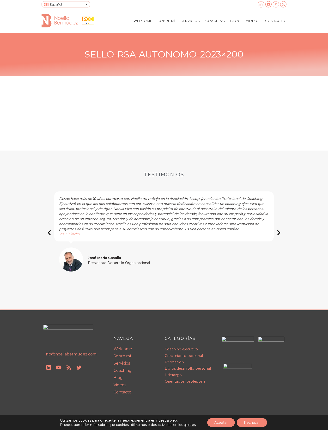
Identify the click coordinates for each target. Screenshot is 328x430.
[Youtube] (59, 368)
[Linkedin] (48, 368)
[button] (49, 232)
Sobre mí (122, 356)
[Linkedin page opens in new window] (261, 4)
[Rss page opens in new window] (276, 4)
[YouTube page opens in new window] (268, 4)
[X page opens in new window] (283, 4)
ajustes (190, 425)
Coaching (123, 370)
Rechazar (252, 422)
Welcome (123, 349)
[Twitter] (79, 368)
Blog (118, 377)
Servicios (122, 363)
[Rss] (69, 368)
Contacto (122, 392)
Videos (120, 385)
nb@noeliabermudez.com (71, 354)
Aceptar (221, 422)
